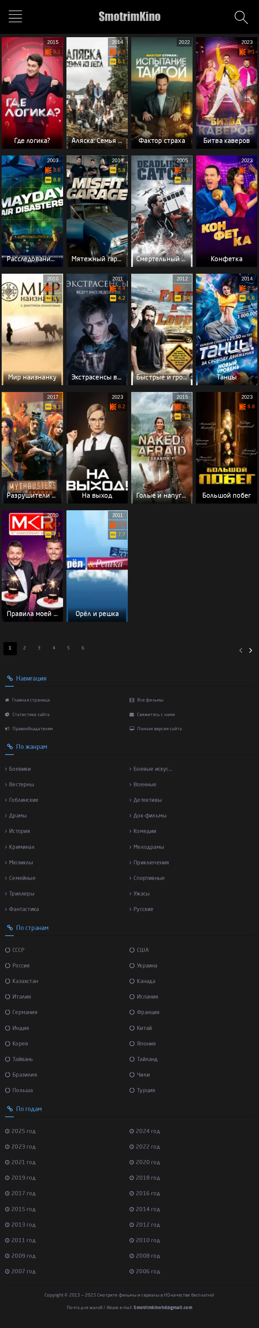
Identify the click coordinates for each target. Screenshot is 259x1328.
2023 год (23, 1147)
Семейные (22, 878)
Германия (24, 1012)
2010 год (148, 1241)
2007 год (23, 1272)
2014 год (148, 1209)
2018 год (148, 1178)
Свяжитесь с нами (155, 715)
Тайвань (22, 1059)
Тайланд (147, 1059)
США (143, 950)
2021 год (23, 1162)
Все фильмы (150, 700)
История (19, 831)
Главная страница (30, 700)
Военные (145, 785)
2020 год (148, 1162)
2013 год (23, 1225)
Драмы (18, 816)
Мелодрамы (149, 847)
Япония (146, 1044)
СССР (18, 950)
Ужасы (142, 894)
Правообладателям (32, 729)
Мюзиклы (21, 863)
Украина (147, 966)
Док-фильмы (150, 816)
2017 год (23, 1194)
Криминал (22, 847)
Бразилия (24, 1075)
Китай (144, 1028)
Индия (20, 1028)
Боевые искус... (153, 769)
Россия (21, 966)
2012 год (148, 1225)
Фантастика (24, 909)
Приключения (151, 863)
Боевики (20, 769)
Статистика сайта (30, 715)
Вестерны (21, 785)
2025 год (23, 1131)
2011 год (23, 1241)
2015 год (23, 1209)
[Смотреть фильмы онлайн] (129, 7)
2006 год (148, 1272)
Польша (22, 1090)
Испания (147, 997)
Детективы (148, 800)
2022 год (148, 1147)
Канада (146, 981)
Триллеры (21, 894)
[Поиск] (242, 18)
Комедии (145, 831)
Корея (20, 1044)
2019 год (23, 1178)
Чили (143, 1075)
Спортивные (149, 878)
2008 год (148, 1256)
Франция (148, 1012)
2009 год (23, 1256)
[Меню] (16, 17)
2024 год (148, 1131)
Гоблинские (23, 800)
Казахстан (25, 981)
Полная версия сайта (159, 729)
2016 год (148, 1194)
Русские (143, 909)
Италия (21, 997)
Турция (146, 1090)
